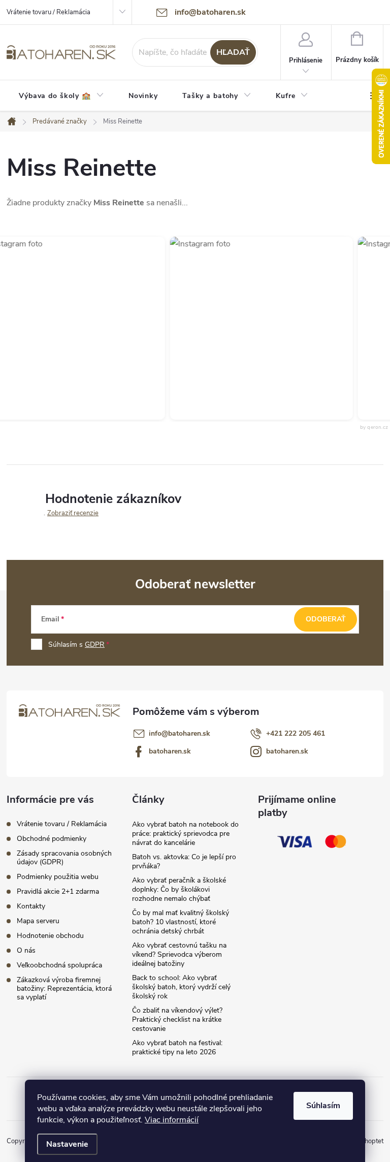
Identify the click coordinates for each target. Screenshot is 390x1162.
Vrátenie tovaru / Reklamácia (48, 12)
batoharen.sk (170, 751)
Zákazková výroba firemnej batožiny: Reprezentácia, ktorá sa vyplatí (64, 988)
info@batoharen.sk (179, 733)
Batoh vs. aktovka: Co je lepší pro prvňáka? (184, 861)
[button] (253, 328)
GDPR (95, 644)
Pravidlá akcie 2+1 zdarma (58, 891)
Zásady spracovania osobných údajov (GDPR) (64, 858)
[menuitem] (61, 96)
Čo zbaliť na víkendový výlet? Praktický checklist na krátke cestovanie (177, 1019)
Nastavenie (67, 1144)
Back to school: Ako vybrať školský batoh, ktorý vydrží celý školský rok (181, 987)
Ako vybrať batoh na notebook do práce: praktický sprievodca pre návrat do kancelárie (185, 833)
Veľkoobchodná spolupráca (59, 965)
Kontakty (31, 906)
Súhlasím (323, 1105)
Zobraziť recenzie (73, 513)
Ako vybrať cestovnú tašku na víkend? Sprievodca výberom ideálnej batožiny (179, 954)
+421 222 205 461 (295, 733)
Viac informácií (172, 1119)
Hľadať (233, 52)
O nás (26, 950)
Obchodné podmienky (51, 838)
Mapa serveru (38, 921)
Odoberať (326, 619)
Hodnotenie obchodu (50, 935)
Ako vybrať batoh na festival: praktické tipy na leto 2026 (177, 1047)
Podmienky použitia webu (58, 877)
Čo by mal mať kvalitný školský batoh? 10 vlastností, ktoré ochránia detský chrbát (180, 922)
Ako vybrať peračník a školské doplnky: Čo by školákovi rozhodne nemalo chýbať (179, 889)
